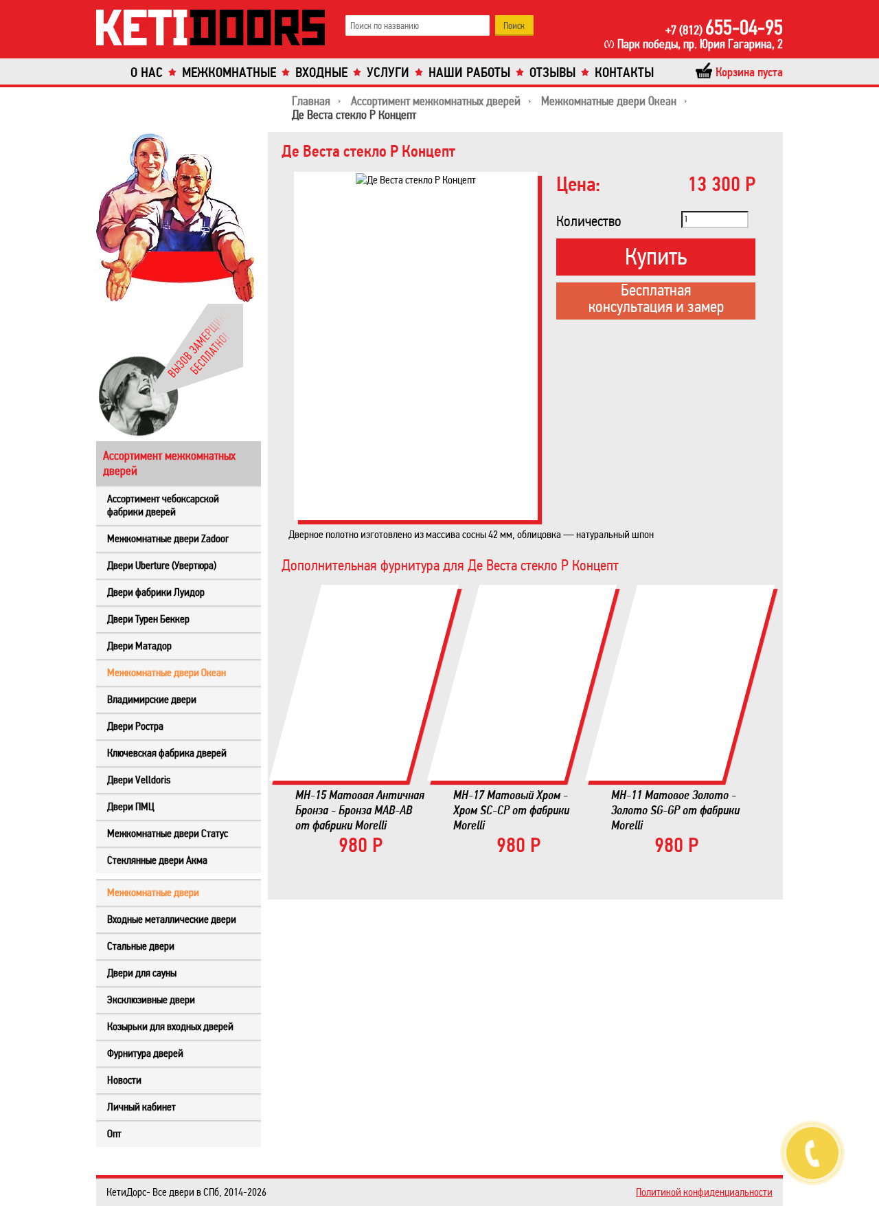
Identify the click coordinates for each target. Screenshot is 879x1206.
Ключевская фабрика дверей (167, 752)
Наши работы (469, 72)
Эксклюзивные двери (151, 999)
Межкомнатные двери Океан (166, 672)
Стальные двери (140, 945)
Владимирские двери (151, 699)
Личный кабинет (141, 1106)
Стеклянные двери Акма (157, 860)
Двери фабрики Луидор (156, 592)
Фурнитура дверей (145, 1053)
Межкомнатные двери (153, 892)
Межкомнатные (229, 72)
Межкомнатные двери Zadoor (168, 538)
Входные (321, 72)
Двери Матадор (139, 645)
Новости (124, 1079)
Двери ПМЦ (131, 806)
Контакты (624, 72)
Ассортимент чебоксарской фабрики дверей (163, 505)
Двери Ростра (135, 726)
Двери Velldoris (138, 779)
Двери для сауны (141, 972)
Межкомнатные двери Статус (167, 833)
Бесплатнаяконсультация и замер (656, 299)
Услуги (388, 72)
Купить (656, 256)
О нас (146, 72)
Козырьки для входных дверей (170, 1026)
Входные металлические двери (171, 919)
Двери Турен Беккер (148, 618)
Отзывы (552, 72)
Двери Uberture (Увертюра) (161, 565)
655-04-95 (724, 27)
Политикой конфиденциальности (704, 1191)
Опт (114, 1133)
